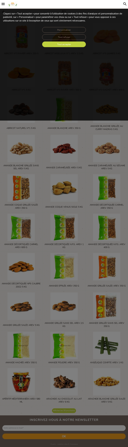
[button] (3, 4)
